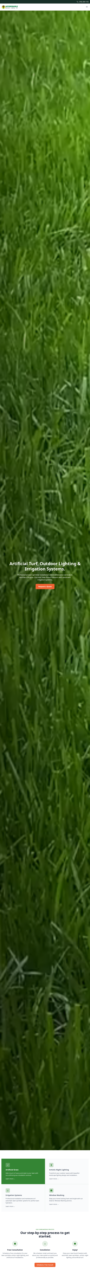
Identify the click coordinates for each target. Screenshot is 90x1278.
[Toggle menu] (87, 7)
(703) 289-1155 (84, 2)
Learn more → (10, 1179)
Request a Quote (45, 586)
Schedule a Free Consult (45, 1265)
